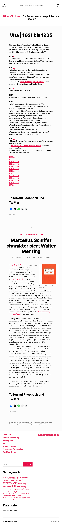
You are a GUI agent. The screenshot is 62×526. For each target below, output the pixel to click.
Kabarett (29, 422)
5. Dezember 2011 (30, 257)
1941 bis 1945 (14, 169)
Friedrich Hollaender (8, 488)
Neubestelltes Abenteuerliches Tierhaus (26, 146)
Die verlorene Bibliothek (10, 484)
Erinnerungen (22, 484)
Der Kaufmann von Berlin (10, 482)
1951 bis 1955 (14, 173)
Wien (19, 499)
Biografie (5, 479)
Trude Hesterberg (19, 279)
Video (19, 495)
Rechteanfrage (9, 452)
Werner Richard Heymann (10, 499)
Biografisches (33, 234)
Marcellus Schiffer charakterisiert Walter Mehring (31, 245)
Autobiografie (12, 477)
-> (14, 56)
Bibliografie (8, 440)
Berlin (17, 477)
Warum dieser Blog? (11, 438)
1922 (20, 234)
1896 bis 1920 (14, 157)
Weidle (29, 424)
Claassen (5, 480)
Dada (19, 480)
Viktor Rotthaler (22, 424)
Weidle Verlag (36, 424)
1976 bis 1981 (14, 185)
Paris (29, 492)
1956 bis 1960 (14, 176)
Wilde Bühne (43, 424)
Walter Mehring (9, 497)
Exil (14, 486)
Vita (4, 443)
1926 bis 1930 (14, 162)
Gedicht (16, 488)
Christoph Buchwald (24, 479)
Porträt (5, 494)
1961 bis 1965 (14, 178)
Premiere (45, 422)
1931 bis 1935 (14, 164)
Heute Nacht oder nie (21, 422)
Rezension (16, 494)
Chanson (15, 479)
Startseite (7, 435)
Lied (8, 492)
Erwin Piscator (7, 486)
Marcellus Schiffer (16, 265)
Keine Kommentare (45, 257)
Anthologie (5, 477)
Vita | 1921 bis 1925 (31, 35)
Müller (25, 492)
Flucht (18, 486)
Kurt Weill (5, 492)
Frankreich (23, 486)
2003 (25, 234)
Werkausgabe (26, 497)
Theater (28, 493)
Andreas (18, 257)
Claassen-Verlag (13, 480)
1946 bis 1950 (14, 171)
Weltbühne (19, 497)
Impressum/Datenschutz (13, 449)
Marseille (21, 492)
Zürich (23, 499)
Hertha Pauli (6, 490)
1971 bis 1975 (14, 183)
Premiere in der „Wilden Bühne (32, 82)
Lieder (12, 492)
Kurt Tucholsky (23, 490)
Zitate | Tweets (9, 446)
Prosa (10, 494)
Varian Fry (14, 495)
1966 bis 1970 (14, 180)
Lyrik (41, 234)
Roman (22, 494)
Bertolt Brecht (23, 477)
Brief (9, 479)
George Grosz (24, 488)
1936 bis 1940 (14, 166)
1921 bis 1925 (14, 159)
